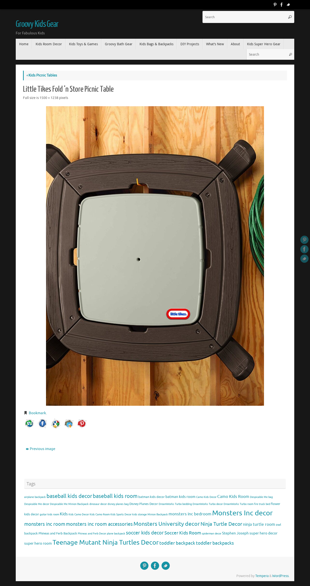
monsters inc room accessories (99, 524)
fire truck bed (262, 504)
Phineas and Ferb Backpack (58, 533)
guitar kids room (49, 514)
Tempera (262, 576)
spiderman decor (211, 533)
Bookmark (37, 413)
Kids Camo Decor (79, 514)
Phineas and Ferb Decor (92, 533)
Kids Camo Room (100, 514)
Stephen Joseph (235, 533)
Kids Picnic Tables (41, 75)
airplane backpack (35, 497)
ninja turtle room (259, 524)
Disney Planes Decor (143, 504)
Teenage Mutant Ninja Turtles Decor (106, 542)
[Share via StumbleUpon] (29, 423)
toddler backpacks (215, 543)
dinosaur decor (98, 504)
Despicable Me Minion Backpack (69, 504)
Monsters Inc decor (242, 513)
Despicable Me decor (36, 504)
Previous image (42, 449)
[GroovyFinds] (274, 4)
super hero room (38, 543)
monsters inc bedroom (190, 514)
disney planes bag (118, 504)
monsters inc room (44, 524)
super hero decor (263, 533)
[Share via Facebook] (42, 423)
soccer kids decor (145, 533)
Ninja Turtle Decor (221, 524)
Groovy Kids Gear (37, 24)
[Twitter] (288, 4)
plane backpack (116, 533)
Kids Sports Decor (121, 514)
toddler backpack (177, 543)
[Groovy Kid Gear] (281, 4)
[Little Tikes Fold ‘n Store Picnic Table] (155, 256)
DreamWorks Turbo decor (208, 504)
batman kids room (180, 496)
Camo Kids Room (233, 496)
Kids (64, 514)
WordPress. (280, 576)
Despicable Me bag (261, 497)
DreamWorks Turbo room (238, 504)
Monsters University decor (166, 523)
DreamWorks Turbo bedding (175, 504)
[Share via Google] (56, 423)
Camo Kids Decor (206, 497)
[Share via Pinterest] (82, 423)
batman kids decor (151, 497)
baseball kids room (115, 496)
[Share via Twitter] (69, 423)
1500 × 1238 (48, 98)
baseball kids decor (69, 496)
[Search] (290, 17)
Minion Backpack (157, 514)
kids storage (139, 514)
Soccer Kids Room (182, 533)
